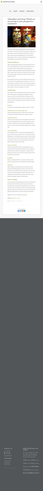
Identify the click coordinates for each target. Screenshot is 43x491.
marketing (10, 200)
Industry (22, 11)
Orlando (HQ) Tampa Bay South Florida (7, 462)
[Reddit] (22, 211)
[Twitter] (20, 211)
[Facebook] (18, 211)
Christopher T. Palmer (15, 198)
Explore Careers (8, 455)
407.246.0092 (7, 451)
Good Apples (30, 11)
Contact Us (8, 448)
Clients (15, 11)
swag (21, 200)
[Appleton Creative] (7, 1)
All (10, 11)
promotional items (17, 200)
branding (13, 200)
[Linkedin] (24, 211)
